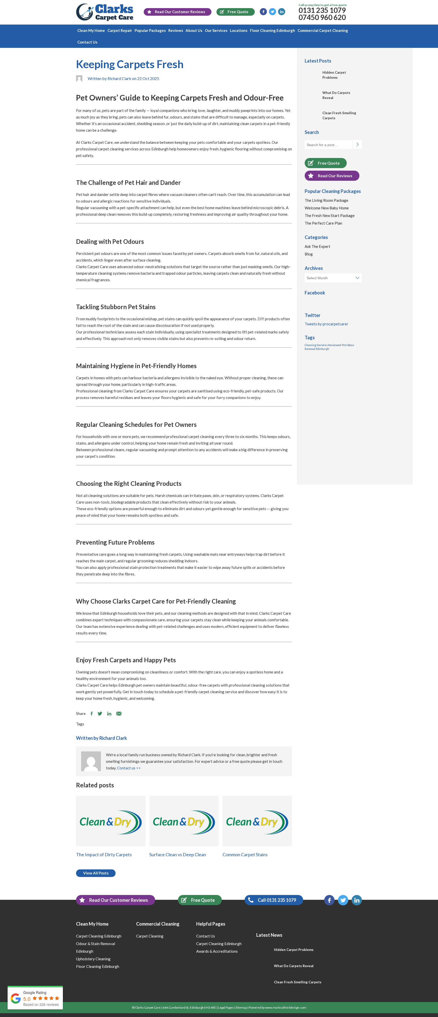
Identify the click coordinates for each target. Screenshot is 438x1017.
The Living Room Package (326, 200)
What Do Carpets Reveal (294, 966)
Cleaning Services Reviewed (323, 345)
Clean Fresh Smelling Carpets (297, 982)
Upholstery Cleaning (93, 958)
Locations (238, 30)
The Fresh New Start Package (330, 215)
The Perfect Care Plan (323, 223)
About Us (194, 30)
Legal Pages (226, 1007)
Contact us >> (129, 768)
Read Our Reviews (335, 175)
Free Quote (329, 163)
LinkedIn (281, 11)
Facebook (263, 11)
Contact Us (87, 42)
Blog (309, 254)
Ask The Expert (317, 246)
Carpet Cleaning (149, 936)
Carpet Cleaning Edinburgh (98, 936)
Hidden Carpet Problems (294, 950)
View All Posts (95, 873)
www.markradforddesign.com (285, 1007)
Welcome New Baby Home (327, 208)
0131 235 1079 (322, 10)
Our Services (216, 30)
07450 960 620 (322, 17)
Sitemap (241, 1007)
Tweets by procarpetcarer (326, 324)
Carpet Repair (119, 30)
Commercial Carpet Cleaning (323, 30)
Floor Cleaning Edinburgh (272, 30)
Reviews (175, 30)
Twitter (272, 11)
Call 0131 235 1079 (277, 900)
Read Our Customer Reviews (118, 900)
